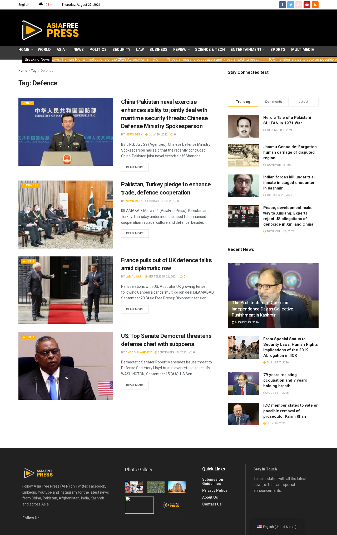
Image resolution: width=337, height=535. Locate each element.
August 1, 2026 (277, 393)
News (78, 49)
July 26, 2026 (275, 423)
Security (121, 49)
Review (179, 49)
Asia (61, 49)
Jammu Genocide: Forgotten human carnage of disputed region (290, 152)
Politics (98, 49)
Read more (135, 167)
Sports (277, 49)
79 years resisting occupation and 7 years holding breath (179, 59)
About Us (210, 497)
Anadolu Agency (139, 352)
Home (23, 49)
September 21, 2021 (162, 276)
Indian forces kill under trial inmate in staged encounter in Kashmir (289, 183)
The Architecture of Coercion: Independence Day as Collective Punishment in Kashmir (262, 309)
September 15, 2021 (171, 352)
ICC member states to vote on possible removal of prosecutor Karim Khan (291, 411)
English (23, 5)
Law (140, 49)
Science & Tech (210, 49)
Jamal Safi (134, 276)
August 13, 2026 (246, 322)
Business (158, 49)
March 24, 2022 (159, 201)
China (28, 103)
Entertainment (246, 49)
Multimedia (302, 49)
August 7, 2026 (277, 362)
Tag (34, 70)
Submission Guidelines (212, 481)
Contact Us (212, 504)
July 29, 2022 (157, 134)
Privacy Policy (214, 490)
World (44, 49)
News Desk (134, 134)
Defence (47, 70)
